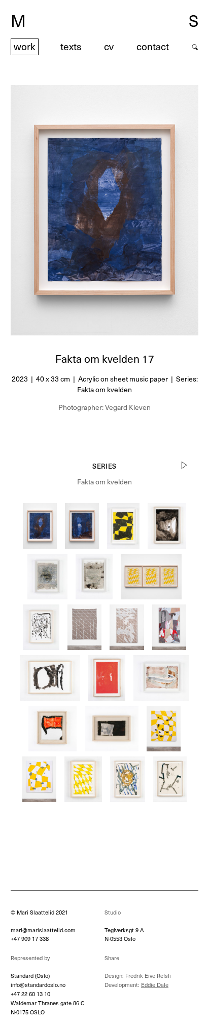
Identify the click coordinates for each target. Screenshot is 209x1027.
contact (152, 46)
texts (70, 46)
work (25, 46)
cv (109, 46)
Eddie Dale (154, 984)
